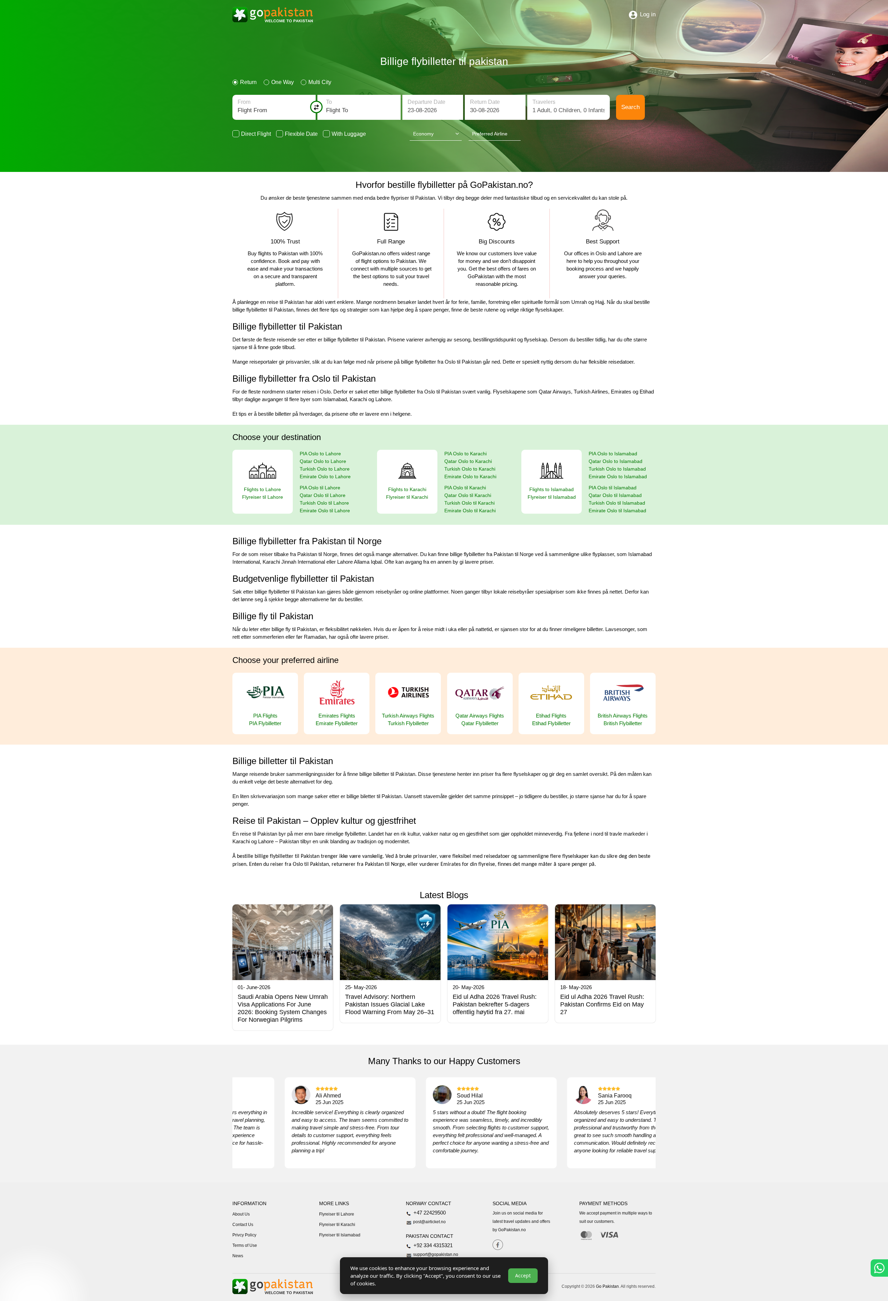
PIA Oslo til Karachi (465, 487)
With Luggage (349, 134)
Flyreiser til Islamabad (552, 497)
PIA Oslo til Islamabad (613, 487)
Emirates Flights (336, 716)
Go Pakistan (607, 1286)
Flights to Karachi (407, 489)
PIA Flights (265, 716)
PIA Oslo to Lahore (320, 453)
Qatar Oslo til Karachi (467, 495)
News (237, 1255)
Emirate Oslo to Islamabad (618, 476)
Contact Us (242, 1224)
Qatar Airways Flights (479, 716)
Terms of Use (244, 1245)
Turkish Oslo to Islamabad (617, 469)
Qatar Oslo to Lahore (323, 461)
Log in (648, 14)
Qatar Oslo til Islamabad (615, 495)
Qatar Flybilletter (479, 723)
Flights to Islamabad (551, 489)
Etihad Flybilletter (551, 723)
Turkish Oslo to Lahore (325, 469)
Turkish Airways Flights (408, 716)
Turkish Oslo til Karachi (469, 503)
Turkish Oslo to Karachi (469, 469)
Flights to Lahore (262, 489)
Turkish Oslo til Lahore (324, 503)
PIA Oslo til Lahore (320, 487)
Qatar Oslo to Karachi (468, 461)
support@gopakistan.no (435, 1254)
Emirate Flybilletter (337, 723)
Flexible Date (301, 134)
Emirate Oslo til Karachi (470, 510)
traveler (568, 107)
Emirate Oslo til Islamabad (617, 510)
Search (630, 107)
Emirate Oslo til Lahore (325, 510)
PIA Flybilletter (265, 723)
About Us (241, 1214)
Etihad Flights (551, 716)
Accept (523, 1275)
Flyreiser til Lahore (262, 497)
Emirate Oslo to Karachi (470, 476)
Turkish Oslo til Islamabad (617, 503)
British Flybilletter (623, 723)
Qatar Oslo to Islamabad (615, 461)
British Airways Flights (623, 716)
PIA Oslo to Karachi (465, 453)
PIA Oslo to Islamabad (613, 453)
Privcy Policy (244, 1235)
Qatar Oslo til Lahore (322, 495)
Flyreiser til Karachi (407, 497)
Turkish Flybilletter (408, 723)
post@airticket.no (429, 1221)
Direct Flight (256, 134)
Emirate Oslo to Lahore (325, 476)
